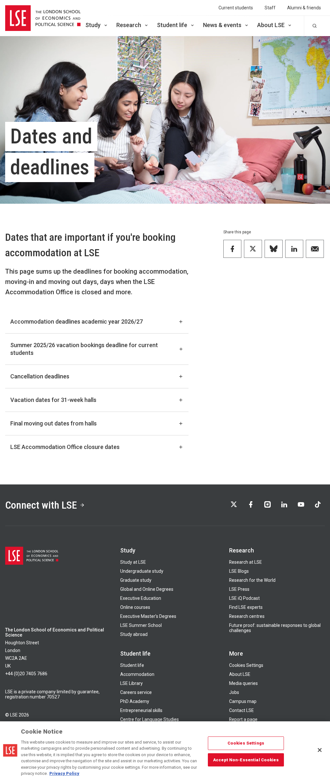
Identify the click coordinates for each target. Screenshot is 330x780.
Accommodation (137, 674)
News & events (222, 25)
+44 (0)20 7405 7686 (26, 673)
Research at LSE (245, 562)
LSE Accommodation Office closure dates (65, 447)
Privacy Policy (64, 773)
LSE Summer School (141, 625)
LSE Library (131, 683)
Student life (172, 25)
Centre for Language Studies (149, 719)
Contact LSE (241, 710)
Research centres (247, 616)
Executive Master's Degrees (148, 616)
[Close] (320, 750)
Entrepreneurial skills (141, 710)
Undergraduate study (141, 571)
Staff (270, 7)
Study (93, 25)
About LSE (271, 25)
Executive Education (140, 598)
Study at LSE (133, 562)
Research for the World (252, 580)
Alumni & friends (304, 7)
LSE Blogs (239, 571)
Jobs (234, 692)
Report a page (243, 719)
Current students (235, 7)
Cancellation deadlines (39, 376)
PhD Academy (134, 701)
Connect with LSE (41, 505)
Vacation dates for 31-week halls (53, 399)
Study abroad (134, 634)
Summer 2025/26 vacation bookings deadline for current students (84, 349)
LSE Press (239, 589)
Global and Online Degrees (146, 589)
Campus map (243, 701)
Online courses (135, 607)
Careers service (136, 692)
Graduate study (135, 580)
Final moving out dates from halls (53, 423)
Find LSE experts (246, 607)
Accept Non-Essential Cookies (246, 759)
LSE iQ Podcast (244, 598)
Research (128, 25)
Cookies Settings (246, 665)
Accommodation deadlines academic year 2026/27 (76, 321)
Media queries (243, 683)
